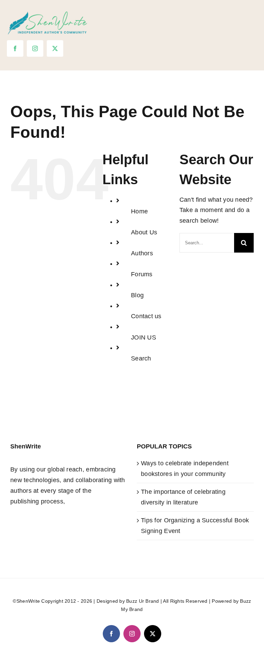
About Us (144, 232)
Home (139, 211)
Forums (142, 274)
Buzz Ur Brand (142, 601)
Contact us (146, 316)
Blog (137, 295)
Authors (142, 253)
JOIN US (143, 337)
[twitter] (55, 48)
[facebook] (15, 48)
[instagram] (35, 48)
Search (141, 358)
